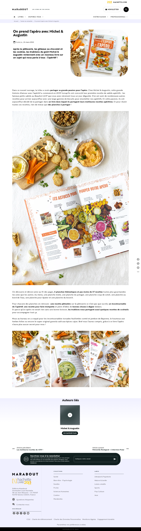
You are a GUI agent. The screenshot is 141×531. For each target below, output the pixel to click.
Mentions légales (89, 519)
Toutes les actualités (26, 21)
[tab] (14, 16)
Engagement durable (106, 519)
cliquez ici (33, 463)
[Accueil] (21, 9)
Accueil (16, 21)
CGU (28, 519)
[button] (112, 9)
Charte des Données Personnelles (67, 519)
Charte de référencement (42, 519)
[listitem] (14, 513)
